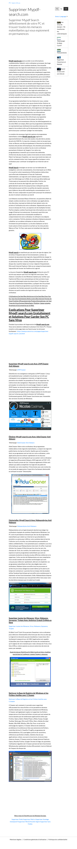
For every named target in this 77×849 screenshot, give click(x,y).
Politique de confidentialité (57, 839)
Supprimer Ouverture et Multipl (61, 62)
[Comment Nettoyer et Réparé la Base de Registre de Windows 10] (30, 766)
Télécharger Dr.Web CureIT (61, 43)
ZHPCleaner (21, 370)
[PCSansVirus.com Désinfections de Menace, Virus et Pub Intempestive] (30, 241)
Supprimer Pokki (17, 819)
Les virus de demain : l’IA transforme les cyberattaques (62, 28)
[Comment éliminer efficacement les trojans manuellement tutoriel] (30, 671)
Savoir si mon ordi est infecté (61, 71)
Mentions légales (15, 839)
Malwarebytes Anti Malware (26, 526)
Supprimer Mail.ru (29, 819)
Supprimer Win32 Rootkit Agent (29, 822)
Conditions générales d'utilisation (34, 839)
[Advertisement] (30, 47)
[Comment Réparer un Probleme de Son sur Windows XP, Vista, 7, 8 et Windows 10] (30, 494)
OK (66, 9)
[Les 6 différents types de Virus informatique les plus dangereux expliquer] (30, 597)
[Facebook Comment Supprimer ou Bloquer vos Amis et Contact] (30, 415)
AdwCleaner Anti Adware (25, 443)
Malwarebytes (62, 53)
